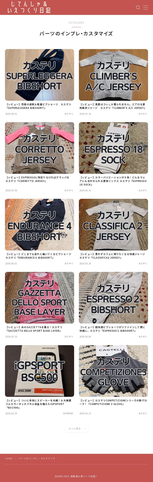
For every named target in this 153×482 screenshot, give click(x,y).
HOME (9, 458)
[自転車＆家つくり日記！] (29, 7)
